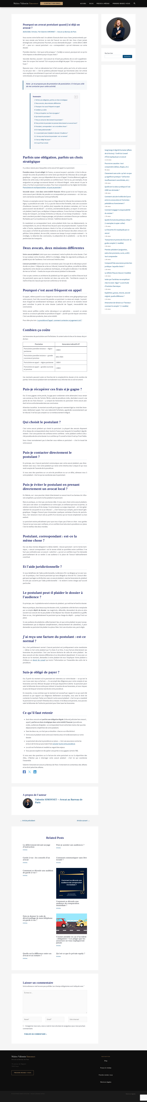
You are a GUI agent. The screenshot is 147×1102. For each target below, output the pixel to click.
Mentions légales (105, 1082)
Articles (34, 32)
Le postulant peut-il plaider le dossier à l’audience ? (52, 133)
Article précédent (27, 820)
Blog (91, 3)
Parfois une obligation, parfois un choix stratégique (51, 100)
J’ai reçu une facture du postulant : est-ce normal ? (52, 136)
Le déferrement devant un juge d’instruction (36, 846)
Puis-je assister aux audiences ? (70, 845)
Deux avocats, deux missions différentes (48, 103)
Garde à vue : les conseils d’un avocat (36, 858)
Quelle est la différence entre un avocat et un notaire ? (37, 954)
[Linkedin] (34, 772)
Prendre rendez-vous (121, 3)
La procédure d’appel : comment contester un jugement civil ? (59, 320)
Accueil (83, 3)
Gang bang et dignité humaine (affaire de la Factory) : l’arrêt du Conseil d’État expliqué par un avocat (118, 153)
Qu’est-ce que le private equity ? (70, 953)
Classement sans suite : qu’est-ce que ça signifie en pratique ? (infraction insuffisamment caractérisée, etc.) (118, 176)
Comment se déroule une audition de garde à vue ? (38, 871)
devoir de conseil (39, 660)
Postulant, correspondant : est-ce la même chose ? (51, 126)
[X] (29, 772)
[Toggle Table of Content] (75, 97)
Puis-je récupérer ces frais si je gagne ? (48, 113)
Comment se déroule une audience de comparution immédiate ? (67, 903)
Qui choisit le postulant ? (43, 116)
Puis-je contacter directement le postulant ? (49, 120)
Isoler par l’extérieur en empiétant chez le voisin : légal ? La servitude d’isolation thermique (117, 282)
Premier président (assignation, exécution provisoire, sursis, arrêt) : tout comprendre (117, 253)
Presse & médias (103, 3)
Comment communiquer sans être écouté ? (71, 858)
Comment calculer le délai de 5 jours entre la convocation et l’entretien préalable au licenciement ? (118, 200)
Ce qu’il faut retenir (42, 143)
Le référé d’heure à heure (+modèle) (118, 273)
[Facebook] (24, 772)
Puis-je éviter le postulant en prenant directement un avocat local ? (56, 123)
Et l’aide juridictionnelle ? (44, 130)
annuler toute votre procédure (64, 744)
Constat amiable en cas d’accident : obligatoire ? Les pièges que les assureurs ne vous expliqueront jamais (71, 939)
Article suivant (83, 820)
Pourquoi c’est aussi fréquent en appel (48, 106)
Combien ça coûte (41, 110)
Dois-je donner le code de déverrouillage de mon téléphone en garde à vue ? (37, 918)
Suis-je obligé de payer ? (43, 140)
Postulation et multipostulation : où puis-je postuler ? (42, 187)
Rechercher (109, 53)
